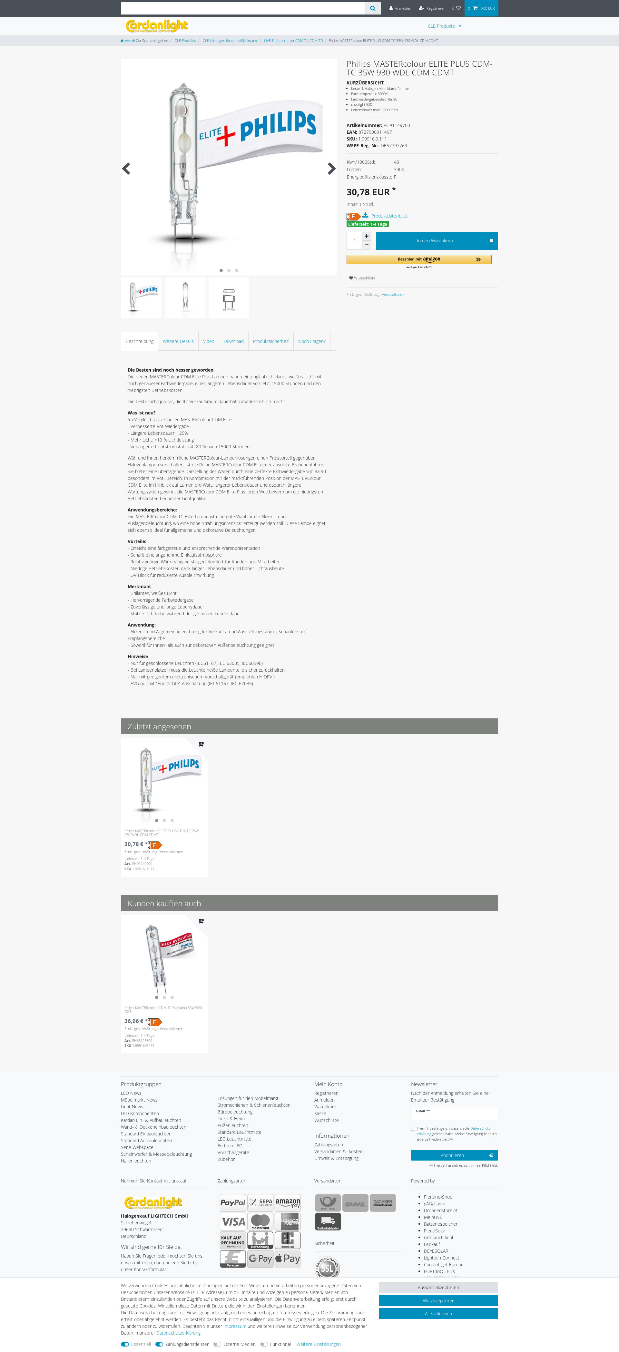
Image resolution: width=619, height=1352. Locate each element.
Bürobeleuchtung (235, 1112)
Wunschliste (364, 278)
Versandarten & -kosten (338, 1151)
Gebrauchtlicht (439, 1237)
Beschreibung (139, 341)
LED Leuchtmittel (235, 1139)
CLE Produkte (442, 26)
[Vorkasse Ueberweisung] (233, 1259)
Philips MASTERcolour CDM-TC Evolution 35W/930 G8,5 (163, 1010)
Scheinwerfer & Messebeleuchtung (156, 1154)
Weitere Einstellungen (319, 1344)
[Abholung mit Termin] (328, 1221)
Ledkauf (432, 1244)
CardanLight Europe (444, 1264)
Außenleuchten (233, 1125)
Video (208, 341)
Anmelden (324, 1100)
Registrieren (326, 1093)
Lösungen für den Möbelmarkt (248, 1098)
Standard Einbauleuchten (146, 1134)
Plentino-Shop (438, 1197)
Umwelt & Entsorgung (336, 1158)
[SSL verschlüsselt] (327, 1269)
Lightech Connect (441, 1258)
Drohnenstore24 (440, 1210)
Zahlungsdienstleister (187, 1344)
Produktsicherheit (271, 341)
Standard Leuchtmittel (240, 1132)
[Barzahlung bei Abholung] (260, 1240)
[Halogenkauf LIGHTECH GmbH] (153, 1202)
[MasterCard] (260, 1221)
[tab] (139, 341)
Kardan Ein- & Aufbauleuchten (151, 1120)
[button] (419, 262)
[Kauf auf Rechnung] (233, 1240)
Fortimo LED (230, 1146)
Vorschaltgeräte (233, 1152)
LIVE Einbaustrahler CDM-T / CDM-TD (293, 40)
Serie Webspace (137, 1147)
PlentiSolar (434, 1231)
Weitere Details (178, 341)
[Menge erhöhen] (366, 236)
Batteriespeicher (440, 1224)
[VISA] (233, 1221)
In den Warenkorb (435, 241)
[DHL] (355, 1202)
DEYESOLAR (436, 1251)
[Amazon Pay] (287, 1202)
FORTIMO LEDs (439, 1271)
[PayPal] (233, 1202)
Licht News (132, 1107)
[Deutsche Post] (328, 1202)
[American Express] (287, 1221)
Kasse (320, 1113)
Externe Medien (239, 1344)
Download (234, 341)
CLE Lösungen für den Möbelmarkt (229, 40)
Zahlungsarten (328, 1145)
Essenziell (141, 1344)
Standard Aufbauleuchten (146, 1140)
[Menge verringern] (366, 245)
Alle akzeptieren (439, 1301)
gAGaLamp (434, 1204)
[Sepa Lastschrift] (260, 1202)
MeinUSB (433, 1217)
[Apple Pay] (287, 1259)
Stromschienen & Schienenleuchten (254, 1105)
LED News (131, 1093)
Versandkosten (393, 294)
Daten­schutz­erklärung (178, 1333)
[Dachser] (383, 1202)
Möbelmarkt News (139, 1100)
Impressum (234, 1326)
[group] (164, 781)
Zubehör (226, 1159)
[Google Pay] (260, 1259)
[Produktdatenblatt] (366, 215)
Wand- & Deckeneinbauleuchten (153, 1127)
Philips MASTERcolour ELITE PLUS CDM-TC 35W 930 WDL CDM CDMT (161, 833)
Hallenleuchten (136, 1161)
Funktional (280, 1344)
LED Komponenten (140, 1113)
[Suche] (373, 8)
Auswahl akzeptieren (438, 1287)
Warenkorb (325, 1107)
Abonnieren (452, 1155)
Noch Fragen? (312, 341)
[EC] (287, 1240)
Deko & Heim (231, 1118)
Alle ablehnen (438, 1313)
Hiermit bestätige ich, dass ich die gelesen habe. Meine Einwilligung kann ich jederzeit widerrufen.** (456, 1134)
